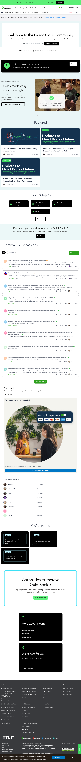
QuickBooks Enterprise (7, 707)
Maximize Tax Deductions (29, 694)
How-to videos (26, 633)
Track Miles (25, 697)
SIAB (9, 497)
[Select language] (70, 12)
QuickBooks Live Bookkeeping (5, 697)
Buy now (60, 2)
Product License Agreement (50, 701)
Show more (40, 219)
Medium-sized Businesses (8, 710)
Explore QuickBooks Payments (40, 470)
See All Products (5, 723)
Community (34, 12)
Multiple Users (26, 713)
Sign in (73, 63)
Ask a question (74, 252)
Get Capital (25, 729)
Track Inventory (26, 720)
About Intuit (5, 743)
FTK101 (10, 266)
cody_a (10, 502)
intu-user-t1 (11, 511)
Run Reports (25, 701)
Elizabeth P (11, 506)
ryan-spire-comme (12, 339)
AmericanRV (11, 278)
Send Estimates (26, 704)
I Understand (58, 757)
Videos (25, 12)
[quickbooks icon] (27, 738)
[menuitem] (26, 12)
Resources (45, 12)
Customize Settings (72, 757)
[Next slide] (78, 95)
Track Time (25, 716)
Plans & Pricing (19, 7)
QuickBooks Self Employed (8, 691)
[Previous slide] (38, 95)
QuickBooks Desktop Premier (9, 704)
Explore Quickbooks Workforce (13, 104)
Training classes (26, 637)
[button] (2, 12)
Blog (43, 697)
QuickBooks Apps (47, 707)
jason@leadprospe (13, 361)
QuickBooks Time (6, 720)
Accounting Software (28, 732)
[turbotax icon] (36, 738)
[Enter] (23, 43)
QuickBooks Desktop (7, 701)
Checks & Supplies (6, 713)
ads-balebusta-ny (12, 314)
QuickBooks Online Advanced (6, 694)
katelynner (10, 484)
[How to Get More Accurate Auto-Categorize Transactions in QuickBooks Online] (60, 142)
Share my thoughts (40, 597)
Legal (63, 743)
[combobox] (31, 43)
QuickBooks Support (28, 630)
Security (74, 743)
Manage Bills (25, 710)
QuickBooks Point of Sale (8, 716)
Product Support (47, 691)
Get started (8, 12)
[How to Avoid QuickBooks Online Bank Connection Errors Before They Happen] (20, 172)
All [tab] (4, 252)
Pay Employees (26, 726)
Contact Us (45, 704)
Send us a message (27, 668)
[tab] (35, 115)
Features (24, 685)
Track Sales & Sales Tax (28, 707)
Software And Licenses (7, 751)
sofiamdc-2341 (11, 488)
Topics (17, 12)
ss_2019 (10, 291)
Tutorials (44, 694)
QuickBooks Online (6, 688)
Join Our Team (5, 745)
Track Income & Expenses (29, 688)
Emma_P (10, 493)
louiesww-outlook (12, 350)
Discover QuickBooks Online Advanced (55, 17)
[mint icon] (57, 738)
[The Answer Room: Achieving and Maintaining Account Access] (20, 142)
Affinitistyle (11, 303)
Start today (40, 236)
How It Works (29, 7)
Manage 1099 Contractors (29, 723)
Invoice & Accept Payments (29, 691)
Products (3, 685)
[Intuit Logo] (8, 738)
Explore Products (40, 7)
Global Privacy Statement (34, 756)
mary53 (10, 515)
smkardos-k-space (12, 325)
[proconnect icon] (46, 738)
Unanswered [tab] (11, 252)
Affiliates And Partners (7, 749)
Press (3, 747)
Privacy (68, 743)
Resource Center (47, 688)
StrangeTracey (11, 374)
